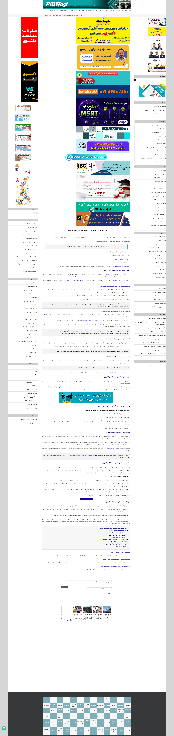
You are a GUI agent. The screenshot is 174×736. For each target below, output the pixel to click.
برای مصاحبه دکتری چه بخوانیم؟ (30, 345)
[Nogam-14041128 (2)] (103, 44)
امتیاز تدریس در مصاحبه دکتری (30, 301)
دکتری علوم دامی (127, 730)
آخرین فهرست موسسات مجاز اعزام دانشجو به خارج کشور (153, 158)
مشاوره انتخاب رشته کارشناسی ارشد (157, 273)
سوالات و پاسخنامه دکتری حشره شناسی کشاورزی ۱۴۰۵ (66, 619)
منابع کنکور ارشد (161, 240)
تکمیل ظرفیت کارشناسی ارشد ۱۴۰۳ (157, 248)
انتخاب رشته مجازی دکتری (31, 246)
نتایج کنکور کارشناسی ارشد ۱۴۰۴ (158, 244)
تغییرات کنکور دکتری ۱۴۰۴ (159, 200)
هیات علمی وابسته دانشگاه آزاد (158, 307)
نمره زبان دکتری (34, 367)
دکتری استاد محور (122, 263)
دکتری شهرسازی (80, 730)
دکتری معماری (87, 730)
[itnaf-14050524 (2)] (103, 161)
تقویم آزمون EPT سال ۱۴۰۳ (31, 393)
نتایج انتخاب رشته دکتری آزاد (91, 320)
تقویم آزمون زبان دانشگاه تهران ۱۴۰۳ (29, 397)
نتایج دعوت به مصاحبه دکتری (119, 295)
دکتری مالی (113, 705)
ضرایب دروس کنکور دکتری (158, 218)
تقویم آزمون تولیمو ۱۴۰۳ (32, 389)
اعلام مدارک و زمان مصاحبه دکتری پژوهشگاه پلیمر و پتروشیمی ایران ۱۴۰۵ (86, 617)
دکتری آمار (100, 710)
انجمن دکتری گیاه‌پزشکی (121, 546)
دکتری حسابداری (80, 700)
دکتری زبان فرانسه (46, 705)
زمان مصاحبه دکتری (108, 295)
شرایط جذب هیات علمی (160, 303)
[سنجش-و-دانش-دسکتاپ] (103, 72)
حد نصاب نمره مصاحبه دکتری (31, 352)
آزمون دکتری (120, 252)
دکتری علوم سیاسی (93, 700)
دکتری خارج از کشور (160, 151)
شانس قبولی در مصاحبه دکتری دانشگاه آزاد (28, 341)
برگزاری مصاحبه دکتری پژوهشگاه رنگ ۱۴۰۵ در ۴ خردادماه (76, 616)
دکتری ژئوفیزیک (87, 710)
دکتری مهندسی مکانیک (120, 716)
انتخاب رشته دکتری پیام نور (31, 238)
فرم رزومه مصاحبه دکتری (32, 312)
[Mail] (34, 213)
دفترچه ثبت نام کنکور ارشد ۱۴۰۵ (158, 259)
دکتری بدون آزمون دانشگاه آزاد (158, 125)
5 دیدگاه (103, 619)
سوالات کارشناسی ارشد (160, 266)
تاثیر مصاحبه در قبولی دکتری (31, 349)
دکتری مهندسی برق (66, 710)
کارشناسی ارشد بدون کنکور (159, 237)
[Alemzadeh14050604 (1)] (103, 175)
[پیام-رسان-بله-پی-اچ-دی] (103, 202)
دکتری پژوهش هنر (73, 730)
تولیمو (36, 378)
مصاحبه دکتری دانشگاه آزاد (124, 324)
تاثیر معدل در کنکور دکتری (159, 222)
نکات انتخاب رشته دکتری (32, 227)
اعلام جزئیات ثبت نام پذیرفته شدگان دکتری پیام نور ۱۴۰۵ (153, 353)
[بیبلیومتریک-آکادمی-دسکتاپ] (103, 140)
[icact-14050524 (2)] (103, 212)
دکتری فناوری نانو (53, 710)
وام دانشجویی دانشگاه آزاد (159, 114)
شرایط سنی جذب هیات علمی (159, 299)
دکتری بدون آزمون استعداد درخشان (157, 132)
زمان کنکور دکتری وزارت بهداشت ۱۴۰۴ (29, 419)
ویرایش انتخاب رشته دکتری (31, 268)
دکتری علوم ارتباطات (107, 705)
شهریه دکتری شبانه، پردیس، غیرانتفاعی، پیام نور (155, 110)
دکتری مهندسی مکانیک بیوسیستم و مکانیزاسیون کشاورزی (93, 723)
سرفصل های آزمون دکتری (158, 214)
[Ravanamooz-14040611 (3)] (103, 85)
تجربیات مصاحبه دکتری (32, 330)
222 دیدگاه (96, 618)
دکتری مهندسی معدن (107, 716)
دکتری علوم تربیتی (59, 700)
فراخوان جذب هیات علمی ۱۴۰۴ (158, 292)
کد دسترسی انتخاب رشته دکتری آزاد (29, 260)
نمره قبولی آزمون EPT (32, 404)
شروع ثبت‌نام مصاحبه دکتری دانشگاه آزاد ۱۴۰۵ (97, 615)
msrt (36, 371)
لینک (88, 570)
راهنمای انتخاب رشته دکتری (31, 231)
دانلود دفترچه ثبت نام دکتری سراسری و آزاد (156, 147)
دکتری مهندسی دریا (107, 722)
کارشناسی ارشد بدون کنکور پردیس (157, 270)
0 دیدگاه (63, 622)
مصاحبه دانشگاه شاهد (160, 277)
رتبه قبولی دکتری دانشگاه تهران (30, 249)
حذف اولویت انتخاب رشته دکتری (29, 271)
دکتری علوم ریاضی (113, 710)
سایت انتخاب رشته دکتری (31, 253)
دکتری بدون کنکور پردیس (159, 154)
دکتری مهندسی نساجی (53, 716)
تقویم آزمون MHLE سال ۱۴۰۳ (31, 400)
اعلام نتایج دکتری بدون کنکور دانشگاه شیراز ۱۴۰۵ (154, 339)
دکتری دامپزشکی (46, 700)
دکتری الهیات (128, 705)
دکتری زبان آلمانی (46, 716)
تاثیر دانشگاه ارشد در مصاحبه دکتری (29, 327)
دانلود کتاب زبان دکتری (160, 136)
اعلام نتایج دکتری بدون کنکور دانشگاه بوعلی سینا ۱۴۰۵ (153, 350)
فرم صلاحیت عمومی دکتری (31, 356)
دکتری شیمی (60, 705)
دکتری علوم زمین (66, 705)
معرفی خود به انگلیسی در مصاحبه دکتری (28, 323)
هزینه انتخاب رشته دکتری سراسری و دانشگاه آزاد (27, 257)
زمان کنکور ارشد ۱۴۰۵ (160, 262)
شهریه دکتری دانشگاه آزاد (159, 106)
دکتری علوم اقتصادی (121, 700)
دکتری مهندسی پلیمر (100, 716)
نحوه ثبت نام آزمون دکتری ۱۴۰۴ (158, 192)
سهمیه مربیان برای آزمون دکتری (158, 225)
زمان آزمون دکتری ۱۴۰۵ (160, 181)
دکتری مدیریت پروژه (94, 730)
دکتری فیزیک (93, 710)
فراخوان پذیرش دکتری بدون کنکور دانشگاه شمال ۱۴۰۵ (153, 346)
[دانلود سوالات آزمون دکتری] (152, 85)
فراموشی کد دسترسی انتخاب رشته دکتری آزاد (26, 264)
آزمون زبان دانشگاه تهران (32, 382)
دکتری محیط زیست (100, 722)
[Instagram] (37, 213)
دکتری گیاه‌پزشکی (120, 730)
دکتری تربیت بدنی (93, 705)
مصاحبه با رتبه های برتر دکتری (158, 162)
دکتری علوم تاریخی (113, 700)
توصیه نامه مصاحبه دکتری (31, 308)
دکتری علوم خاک (73, 722)
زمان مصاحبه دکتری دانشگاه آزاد (30, 338)
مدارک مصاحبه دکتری (83, 455)
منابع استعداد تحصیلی (160, 140)
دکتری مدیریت (87, 700)
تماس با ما (150, 365)
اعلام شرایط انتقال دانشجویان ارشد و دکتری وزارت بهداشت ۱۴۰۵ (151, 335)
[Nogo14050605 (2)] (103, 99)
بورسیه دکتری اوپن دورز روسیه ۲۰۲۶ (157, 331)
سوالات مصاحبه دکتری (56, 563)
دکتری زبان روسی (46, 710)
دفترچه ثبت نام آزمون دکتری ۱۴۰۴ (158, 189)
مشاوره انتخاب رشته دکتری (31, 223)
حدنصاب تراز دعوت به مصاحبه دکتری (29, 235)
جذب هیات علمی (161, 288)
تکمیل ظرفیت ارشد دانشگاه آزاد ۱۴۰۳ (157, 251)
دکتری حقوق (100, 700)
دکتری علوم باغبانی (53, 722)
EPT (36, 375)
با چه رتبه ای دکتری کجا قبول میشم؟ (29, 242)
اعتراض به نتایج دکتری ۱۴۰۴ (159, 174)
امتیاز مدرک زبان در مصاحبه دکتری (30, 305)
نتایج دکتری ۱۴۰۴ (161, 170)
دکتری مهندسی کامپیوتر (66, 716)
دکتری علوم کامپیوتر (107, 710)
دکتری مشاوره (53, 700)
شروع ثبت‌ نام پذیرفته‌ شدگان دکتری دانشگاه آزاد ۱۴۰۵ (153, 342)
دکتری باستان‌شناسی (100, 705)
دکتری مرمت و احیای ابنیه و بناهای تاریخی (60, 731)
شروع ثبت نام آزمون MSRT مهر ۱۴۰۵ (157, 318)
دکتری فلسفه (66, 700)
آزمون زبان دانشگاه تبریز (32, 408)
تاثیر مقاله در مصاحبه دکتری (31, 316)
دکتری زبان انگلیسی (46, 722)
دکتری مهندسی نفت (80, 716)
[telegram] (86, 153)
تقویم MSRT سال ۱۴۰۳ (32, 386)
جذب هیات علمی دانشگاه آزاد (159, 296)
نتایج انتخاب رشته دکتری (63, 280)
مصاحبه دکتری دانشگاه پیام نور (30, 290)
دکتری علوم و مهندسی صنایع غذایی (87, 723)
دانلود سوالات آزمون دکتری (159, 129)
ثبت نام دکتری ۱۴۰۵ (161, 185)
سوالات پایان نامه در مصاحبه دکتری (29, 319)
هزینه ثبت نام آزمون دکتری (159, 196)
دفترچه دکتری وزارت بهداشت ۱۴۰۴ (30, 423)
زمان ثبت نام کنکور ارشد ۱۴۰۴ (159, 255)
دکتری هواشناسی (80, 710)
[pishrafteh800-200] (103, 126)
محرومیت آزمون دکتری (160, 207)
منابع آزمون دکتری (161, 143)
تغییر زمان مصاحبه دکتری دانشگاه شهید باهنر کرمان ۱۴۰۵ (107, 616)
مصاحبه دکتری (115, 266)
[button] (125, 13)
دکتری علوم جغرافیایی (128, 700)
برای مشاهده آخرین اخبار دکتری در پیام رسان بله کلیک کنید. (76, 246)
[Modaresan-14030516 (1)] (103, 17)
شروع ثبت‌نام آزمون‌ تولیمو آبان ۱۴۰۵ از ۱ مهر (155, 328)
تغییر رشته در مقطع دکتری (159, 203)
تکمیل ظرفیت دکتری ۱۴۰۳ (159, 177)
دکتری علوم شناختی (74, 710)
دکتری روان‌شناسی (120, 705)
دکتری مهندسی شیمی (74, 716)
